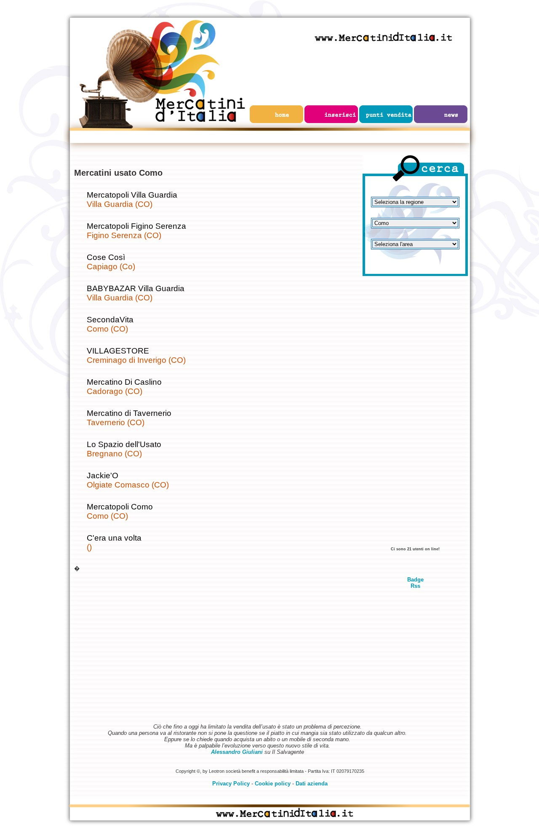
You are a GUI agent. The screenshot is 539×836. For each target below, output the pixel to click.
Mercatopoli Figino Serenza (136, 226)
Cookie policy (273, 783)
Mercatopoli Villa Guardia (132, 194)
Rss (415, 586)
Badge (415, 579)
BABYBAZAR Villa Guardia (135, 288)
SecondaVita (110, 319)
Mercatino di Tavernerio (129, 413)
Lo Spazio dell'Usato (124, 444)
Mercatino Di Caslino (124, 382)
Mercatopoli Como (120, 506)
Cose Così (106, 257)
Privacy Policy (231, 783)
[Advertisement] (415, 415)
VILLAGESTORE (118, 350)
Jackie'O (102, 475)
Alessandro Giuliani (237, 752)
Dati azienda (312, 783)
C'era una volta (114, 537)
